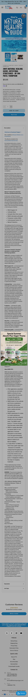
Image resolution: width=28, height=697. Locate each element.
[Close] (25, 333)
